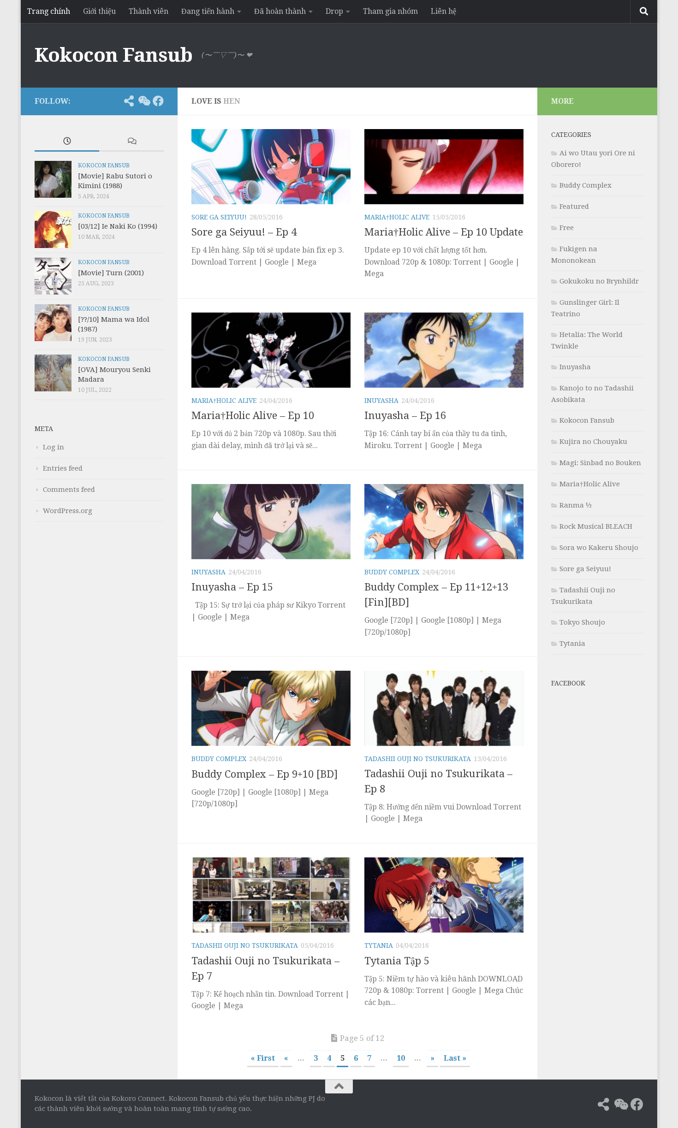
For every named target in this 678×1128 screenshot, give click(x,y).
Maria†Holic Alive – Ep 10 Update (443, 232)
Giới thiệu (99, 11)
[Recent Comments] (131, 142)
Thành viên (148, 11)
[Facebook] (158, 100)
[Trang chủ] (113, 100)
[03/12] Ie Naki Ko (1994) (117, 226)
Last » (455, 1058)
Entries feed (63, 468)
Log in (53, 447)
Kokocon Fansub (113, 55)
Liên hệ (443, 11)
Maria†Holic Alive (396, 217)
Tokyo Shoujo (582, 622)
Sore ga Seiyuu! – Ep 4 (244, 232)
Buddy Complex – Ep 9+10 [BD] (264, 774)
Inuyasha (381, 400)
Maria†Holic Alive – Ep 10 (252, 415)
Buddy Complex (391, 572)
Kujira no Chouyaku (593, 441)
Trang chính (48, 11)
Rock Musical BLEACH (595, 526)
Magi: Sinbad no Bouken (600, 463)
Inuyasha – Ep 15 (232, 587)
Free (566, 228)
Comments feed (69, 489)
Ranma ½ (575, 505)
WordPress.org (67, 511)
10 (401, 1058)
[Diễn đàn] (143, 100)
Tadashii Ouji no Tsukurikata (417, 758)
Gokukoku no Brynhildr (599, 281)
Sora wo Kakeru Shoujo (598, 547)
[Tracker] (128, 100)
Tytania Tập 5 (396, 961)
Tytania (378, 945)
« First (263, 1058)
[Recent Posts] (67, 142)
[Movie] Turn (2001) (111, 273)
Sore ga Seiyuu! (219, 217)
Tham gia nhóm (390, 11)
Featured (574, 206)
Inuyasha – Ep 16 (405, 415)
